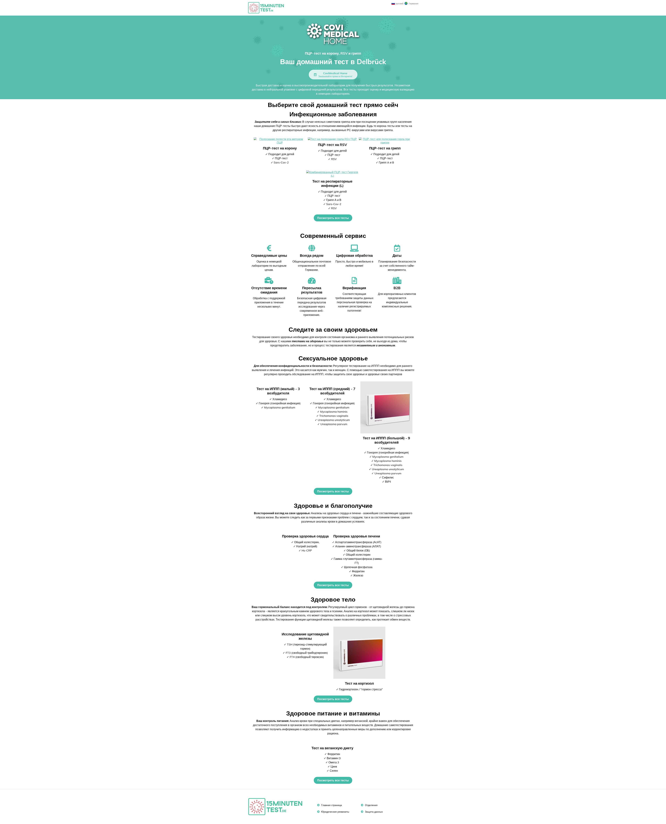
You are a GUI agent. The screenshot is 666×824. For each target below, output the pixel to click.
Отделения (371, 805)
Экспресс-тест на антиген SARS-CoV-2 (268, 8)
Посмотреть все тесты (333, 218)
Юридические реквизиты (335, 811)
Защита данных (373, 811)
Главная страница (331, 805)
